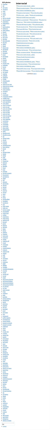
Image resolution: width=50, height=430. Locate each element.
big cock (5, 37)
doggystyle (6, 130)
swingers (5, 380)
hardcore (5, 203)
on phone (5, 286)
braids (4, 62)
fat (3, 150)
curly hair (5, 126)
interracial (6, 218)
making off (6, 241)
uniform (5, 403)
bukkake (5, 65)
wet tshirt (5, 417)
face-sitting (6, 147)
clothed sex (6, 88)
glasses (5, 182)
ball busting (6, 27)
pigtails (5, 306)
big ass (5, 34)
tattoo (4, 384)
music (4, 272)
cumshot (5, 123)
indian (4, 215)
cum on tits (6, 117)
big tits (5, 42)
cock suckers (6, 90)
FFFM (4, 156)
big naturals (6, 41)
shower (5, 349)
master (5, 246)
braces (5, 60)
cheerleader (6, 81)
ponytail (5, 309)
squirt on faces (7, 368)
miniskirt (5, 258)
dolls (4, 131)
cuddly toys (6, 98)
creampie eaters (7, 96)
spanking (5, 365)
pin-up (5, 307)
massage (5, 245)
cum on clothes (7, 109)
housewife (6, 211)
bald (4, 25)
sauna (4, 337)
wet (4, 414)
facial (4, 149)
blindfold (5, 49)
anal (4, 11)
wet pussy (6, 415)
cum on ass (6, 107)
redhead (5, 326)
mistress (5, 262)
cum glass (6, 103)
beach (4, 32)
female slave (6, 152)
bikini (4, 44)
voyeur (5, 412)
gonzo (4, 187)
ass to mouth (6, 18)
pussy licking (6, 321)
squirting (5, 370)
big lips (5, 39)
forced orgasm (7, 173)
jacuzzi (5, 222)
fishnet (5, 163)
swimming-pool (7, 379)
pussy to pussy (7, 325)
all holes (5, 8)
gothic (4, 189)
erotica (5, 144)
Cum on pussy (7, 116)
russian (5, 333)
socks (4, 360)
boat (4, 55)
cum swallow (6, 119)
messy (4, 253)
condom (5, 91)
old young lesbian (8, 283)
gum (4, 194)
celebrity (5, 77)
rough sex (6, 332)
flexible (5, 166)
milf (4, 255)
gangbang (6, 177)
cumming (5, 121)
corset (4, 93)
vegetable (6, 407)
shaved (5, 346)
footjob (5, 171)
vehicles (5, 408)
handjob (5, 201)
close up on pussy (8, 86)
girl (4, 180)
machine (5, 238)
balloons (5, 29)
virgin (4, 410)
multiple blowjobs (8, 269)
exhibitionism (7, 145)
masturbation (7, 248)
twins (4, 401)
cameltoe (5, 70)
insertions (6, 217)
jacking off (6, 220)
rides (4, 330)
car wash (5, 72)
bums (4, 67)
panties (5, 297)
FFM (4, 157)
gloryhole (5, 184)
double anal (6, 133)
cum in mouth (7, 105)
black (4, 46)
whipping (5, 419)
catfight (5, 76)
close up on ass (7, 84)
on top (5, 288)
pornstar (5, 312)
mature (5, 250)
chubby (5, 83)
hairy (4, 198)
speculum (5, 366)
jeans (4, 224)
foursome (6, 175)
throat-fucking (7, 391)
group (4, 192)
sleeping (5, 353)
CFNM (4, 79)
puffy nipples (6, 318)
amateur (5, 9)
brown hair (6, 63)
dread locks (6, 138)
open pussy (6, 290)
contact (4, 426)
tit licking (5, 394)
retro (4, 328)
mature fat (6, 252)
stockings (5, 373)
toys (4, 400)
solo (4, 361)
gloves (5, 185)
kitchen (5, 227)
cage (4, 69)
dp (3, 137)
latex (4, 229)
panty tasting (7, 299)
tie (3, 393)
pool (4, 311)
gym (4, 196)
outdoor (5, 293)
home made (6, 210)
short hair (6, 347)
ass (4, 16)
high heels (6, 206)
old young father (8, 281)
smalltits (5, 356)
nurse (4, 276)
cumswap (5, 124)
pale (4, 295)
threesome (6, 389)
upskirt (5, 405)
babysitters (6, 23)
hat (4, 204)
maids (4, 239)
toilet (4, 398)
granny (5, 191)
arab (4, 13)
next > (35, 74)
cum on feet (6, 112)
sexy (4, 344)
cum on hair (6, 114)
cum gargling (7, 102)
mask (4, 243)
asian (4, 15)
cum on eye (6, 110)
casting (5, 74)
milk (4, 257)
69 (3, 6)
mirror (5, 260)
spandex (5, 363)
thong (4, 387)
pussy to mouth (7, 323)
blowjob (5, 53)
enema (5, 142)
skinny (5, 351)
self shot (5, 342)
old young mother (8, 285)
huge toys (6, 213)
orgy (4, 292)
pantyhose (6, 300)
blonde (5, 51)
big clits (5, 36)
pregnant (5, 316)
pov (4, 314)
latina (4, 231)
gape (4, 178)
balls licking (6, 30)
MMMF (5, 265)
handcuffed (6, 199)
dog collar (6, 128)
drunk (4, 140)
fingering (5, 161)
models (5, 267)
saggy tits (5, 335)
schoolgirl (6, 339)
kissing (5, 225)
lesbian (5, 232)
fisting (4, 164)
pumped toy (6, 319)
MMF (4, 264)
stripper (5, 377)
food (4, 168)
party (4, 302)
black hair (5, 48)
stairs (4, 372)
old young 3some (8, 279)
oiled (4, 278)
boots (4, 58)
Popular (5, 4)
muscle (5, 271)
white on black (7, 420)
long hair (5, 236)
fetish (4, 154)
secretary (5, 340)
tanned (5, 382)
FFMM (4, 159)
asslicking (5, 22)
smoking (5, 358)
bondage (5, 56)
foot (4, 170)
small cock (6, 354)
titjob (4, 396)
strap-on (5, 375)
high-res (5, 208)
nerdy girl (5, 274)
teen (4, 386)
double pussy (7, 135)
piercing (5, 304)
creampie (5, 95)
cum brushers (7, 100)
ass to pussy (6, 20)
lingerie (5, 234)
